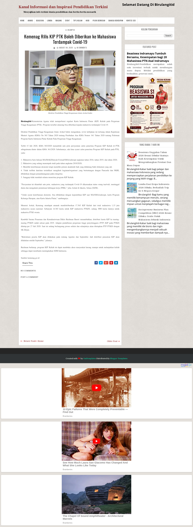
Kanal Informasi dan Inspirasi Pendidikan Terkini (63, 6)
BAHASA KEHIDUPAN (116, 20)
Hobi (87, 20)
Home (22, 20)
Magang (59, 20)
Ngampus (71, 30)
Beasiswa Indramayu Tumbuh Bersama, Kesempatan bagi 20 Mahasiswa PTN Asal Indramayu (148, 57)
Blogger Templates (118, 358)
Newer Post (29, 341)
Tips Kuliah (78, 20)
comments (82, 47)
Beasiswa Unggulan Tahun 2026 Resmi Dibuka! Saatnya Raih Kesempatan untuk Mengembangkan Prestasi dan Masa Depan (149, 159)
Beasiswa (40, 20)
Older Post (112, 341)
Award (30, 20)
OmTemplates (89, 358)
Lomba (49, 20)
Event (67, 20)
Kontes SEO (131, 20)
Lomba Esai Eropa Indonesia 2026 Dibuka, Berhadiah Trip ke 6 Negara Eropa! (153, 187)
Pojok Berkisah (99, 20)
